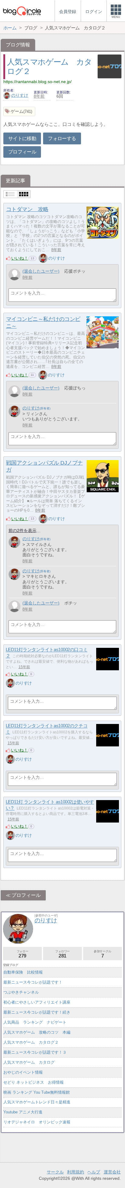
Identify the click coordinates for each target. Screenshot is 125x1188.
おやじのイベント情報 (23, 1072)
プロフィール (22, 151)
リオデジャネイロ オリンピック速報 (36, 1122)
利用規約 (75, 1171)
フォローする (62, 138)
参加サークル (102, 954)
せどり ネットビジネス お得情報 (33, 1082)
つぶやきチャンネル (21, 992)
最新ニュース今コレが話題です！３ (34, 1052)
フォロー (22, 954)
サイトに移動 (22, 138)
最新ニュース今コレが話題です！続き (36, 1012)
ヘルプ (93, 1171)
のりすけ (19, 95)
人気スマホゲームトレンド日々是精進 (36, 1102)
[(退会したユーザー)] (14, 275)
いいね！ (19, 258)
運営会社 (112, 1171)
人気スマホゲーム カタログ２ (31, 1042)
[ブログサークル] (22, 11)
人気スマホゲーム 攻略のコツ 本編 (36, 1032)
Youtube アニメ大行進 (22, 1112)
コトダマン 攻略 (27, 209)
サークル (55, 1171)
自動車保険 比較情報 (23, 972)
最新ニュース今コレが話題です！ (32, 982)
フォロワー (62, 954)
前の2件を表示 (22, 530)
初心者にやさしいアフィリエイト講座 (36, 1002)
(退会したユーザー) (40, 271)
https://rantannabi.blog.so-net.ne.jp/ (37, 81)
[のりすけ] (43, 258)
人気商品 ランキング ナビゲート (34, 1022)
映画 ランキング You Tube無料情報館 (36, 1092)
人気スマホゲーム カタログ (29, 1062)
